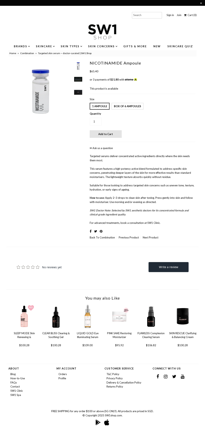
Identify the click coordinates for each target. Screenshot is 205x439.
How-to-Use (17, 378)
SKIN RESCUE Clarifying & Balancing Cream (182, 335)
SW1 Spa (15, 395)
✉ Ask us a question (101, 148)
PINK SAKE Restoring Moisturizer (119, 335)
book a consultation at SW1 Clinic (140, 222)
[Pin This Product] (101, 231)
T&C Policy (113, 374)
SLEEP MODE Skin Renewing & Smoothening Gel (24, 335)
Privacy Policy (115, 378)
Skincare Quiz (180, 46)
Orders (62, 374)
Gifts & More (135, 46)
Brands (20, 46)
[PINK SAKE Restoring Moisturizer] (119, 329)
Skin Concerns (101, 46)
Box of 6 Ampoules (127, 106)
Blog (13, 374)
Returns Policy (115, 386)
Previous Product (129, 237)
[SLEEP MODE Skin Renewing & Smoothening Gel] (24, 329)
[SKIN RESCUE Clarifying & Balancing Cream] (183, 329)
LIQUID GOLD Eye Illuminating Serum (87, 335)
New (157, 46)
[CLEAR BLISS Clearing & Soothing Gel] (56, 329)
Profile (62, 378)
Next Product (150, 237)
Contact (15, 386)
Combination (27, 53)
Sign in (170, 15)
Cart (191, 15)
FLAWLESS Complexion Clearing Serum (151, 335)
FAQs (13, 382)
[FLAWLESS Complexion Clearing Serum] (151, 329)
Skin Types (70, 46)
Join (179, 15)
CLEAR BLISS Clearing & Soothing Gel (56, 335)
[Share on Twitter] (95, 231)
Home (12, 53)
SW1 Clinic (16, 390)
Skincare (44, 46)
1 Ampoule (99, 106)
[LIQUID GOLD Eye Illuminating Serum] (88, 329)
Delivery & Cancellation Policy (124, 382)
